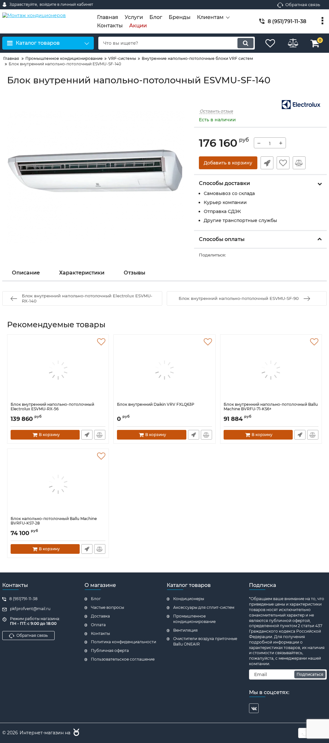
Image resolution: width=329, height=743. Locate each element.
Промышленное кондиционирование (194, 619)
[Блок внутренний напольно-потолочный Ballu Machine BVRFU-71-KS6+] (271, 370)
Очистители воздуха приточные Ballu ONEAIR (205, 641)
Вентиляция (185, 630)
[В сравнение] (299, 162)
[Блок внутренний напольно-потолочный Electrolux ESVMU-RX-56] (58, 370)
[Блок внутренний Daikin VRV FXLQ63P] (164, 370)
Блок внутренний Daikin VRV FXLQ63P (155, 404)
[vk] (254, 708)
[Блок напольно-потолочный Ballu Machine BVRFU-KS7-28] (58, 484)
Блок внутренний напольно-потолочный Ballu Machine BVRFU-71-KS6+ (271, 406)
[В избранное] (283, 162)
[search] (245, 43)
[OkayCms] (75, 733)
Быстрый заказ (267, 162)
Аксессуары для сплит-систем (203, 607)
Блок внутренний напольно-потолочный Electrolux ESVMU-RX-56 (52, 406)
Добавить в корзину (228, 163)
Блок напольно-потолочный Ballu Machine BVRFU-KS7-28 (54, 520)
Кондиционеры (188, 598)
